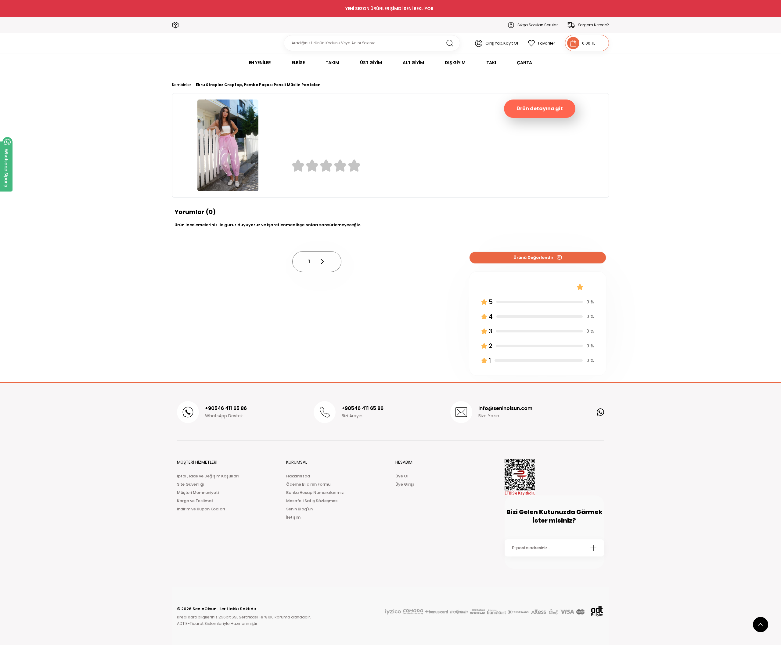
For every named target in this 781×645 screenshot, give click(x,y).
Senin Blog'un (299, 509)
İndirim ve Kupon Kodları (201, 509)
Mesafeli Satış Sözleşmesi (312, 501)
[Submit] (593, 547)
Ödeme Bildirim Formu (308, 484)
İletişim (293, 517)
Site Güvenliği (190, 484)
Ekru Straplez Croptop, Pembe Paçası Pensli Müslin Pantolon (258, 85)
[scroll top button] (760, 624)
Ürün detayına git (539, 108)
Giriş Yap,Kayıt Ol (501, 43)
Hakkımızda (298, 476)
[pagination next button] (322, 261)
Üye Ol (401, 476)
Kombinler (181, 85)
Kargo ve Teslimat (195, 501)
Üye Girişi (404, 484)
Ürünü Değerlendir (533, 257)
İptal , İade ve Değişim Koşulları (208, 476)
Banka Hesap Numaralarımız (315, 492)
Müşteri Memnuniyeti (198, 492)
